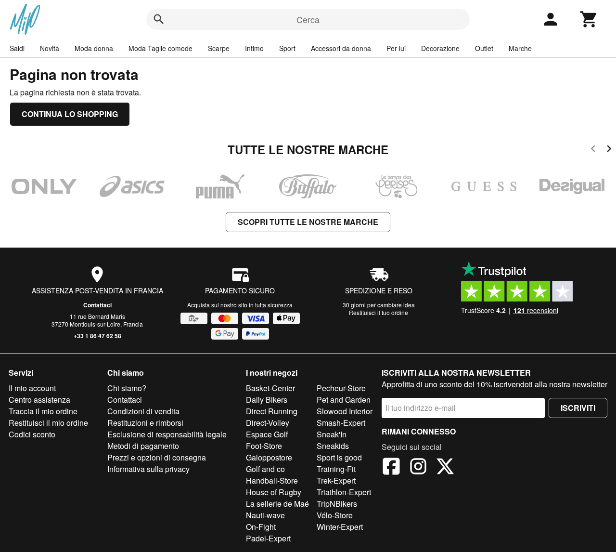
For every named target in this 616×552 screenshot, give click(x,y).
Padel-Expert (268, 538)
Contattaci (97, 305)
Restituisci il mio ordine (48, 422)
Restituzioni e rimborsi (145, 422)
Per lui (396, 48)
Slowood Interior (344, 411)
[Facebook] (391, 468)
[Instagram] (418, 468)
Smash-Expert (341, 422)
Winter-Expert (340, 526)
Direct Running (271, 411)
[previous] (593, 150)
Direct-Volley (267, 422)
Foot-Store (264, 445)
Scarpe (219, 48)
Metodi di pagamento (143, 445)
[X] (445, 468)
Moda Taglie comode (160, 48)
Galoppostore (269, 457)
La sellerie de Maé (277, 503)
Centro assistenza (39, 399)
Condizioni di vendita (143, 411)
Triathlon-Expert (344, 492)
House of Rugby (273, 492)
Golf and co (265, 468)
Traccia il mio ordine (43, 411)
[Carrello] (589, 19)
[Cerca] (159, 19)
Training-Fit (336, 468)
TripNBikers (337, 503)
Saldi (17, 48)
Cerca (308, 19)
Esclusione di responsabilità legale (167, 434)
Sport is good (339, 457)
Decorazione (440, 48)
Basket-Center (270, 388)
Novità (49, 48)
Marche (520, 48)
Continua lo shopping (70, 113)
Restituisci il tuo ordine (378, 312)
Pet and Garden (344, 399)
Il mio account (32, 388)
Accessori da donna (341, 48)
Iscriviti (578, 407)
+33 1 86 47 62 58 (97, 335)
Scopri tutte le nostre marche (308, 221)
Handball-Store (272, 480)
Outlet (484, 48)
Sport (287, 48)
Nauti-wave (265, 515)
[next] (609, 150)
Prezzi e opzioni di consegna (156, 457)
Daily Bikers (266, 399)
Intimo (254, 48)
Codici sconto (32, 434)
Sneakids (333, 445)
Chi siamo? (126, 388)
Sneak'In (331, 434)
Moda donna (94, 48)
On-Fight (261, 526)
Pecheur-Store (341, 388)
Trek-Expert (336, 480)
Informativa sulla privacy (148, 468)
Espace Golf (267, 434)
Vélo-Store (335, 515)
